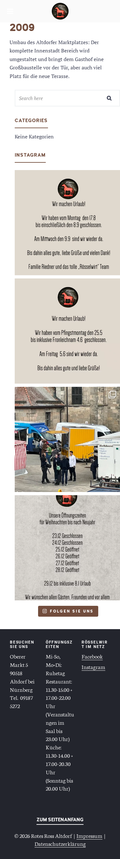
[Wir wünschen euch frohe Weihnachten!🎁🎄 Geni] (67, 547)
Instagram (93, 666)
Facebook (92, 656)
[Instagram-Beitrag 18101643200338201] (67, 222)
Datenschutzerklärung (60, 843)
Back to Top (60, 821)
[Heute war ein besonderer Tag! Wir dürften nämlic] (67, 439)
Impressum (89, 835)
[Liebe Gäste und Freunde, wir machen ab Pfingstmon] (67, 331)
